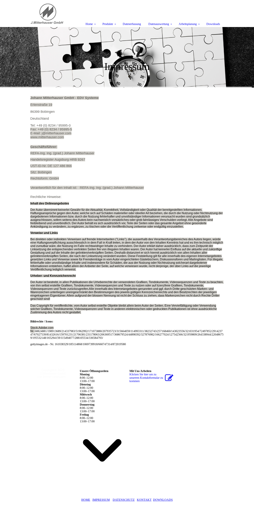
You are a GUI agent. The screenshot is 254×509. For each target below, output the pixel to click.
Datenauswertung (158, 24)
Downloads (213, 24)
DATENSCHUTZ (124, 499)
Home (89, 24)
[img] (127, 57)
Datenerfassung (132, 24)
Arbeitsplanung (188, 24)
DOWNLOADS (163, 499)
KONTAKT (144, 499)
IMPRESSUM (101, 499)
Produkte (107, 24)
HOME (85, 499)
